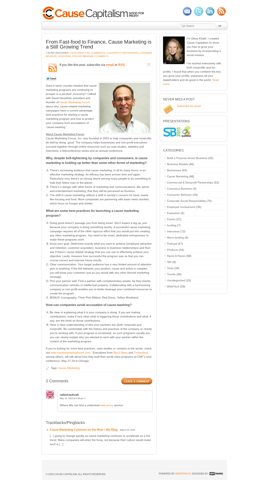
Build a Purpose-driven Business (187, 158)
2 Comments (101, 56)
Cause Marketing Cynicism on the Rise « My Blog (84, 429)
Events (171, 219)
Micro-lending (175, 237)
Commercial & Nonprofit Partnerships (114, 53)
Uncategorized (176, 280)
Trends (171, 274)
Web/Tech (173, 286)
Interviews (64, 56)
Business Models (177, 164)
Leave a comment (136, 381)
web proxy (106, 405)
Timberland (141, 352)
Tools (170, 268)
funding (171, 225)
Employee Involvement (181, 207)
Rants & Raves (176, 255)
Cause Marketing (80, 53)
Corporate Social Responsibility (186, 200)
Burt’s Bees (120, 352)
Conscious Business (179, 188)
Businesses (174, 170)
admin (89, 56)
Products (172, 249)
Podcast (77, 56)
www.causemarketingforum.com (70, 352)
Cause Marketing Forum (74, 102)
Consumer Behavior (179, 194)
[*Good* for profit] (94, 19)
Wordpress (183, 473)
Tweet (51, 79)
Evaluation (173, 213)
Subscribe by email (189, 106)
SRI (169, 262)
